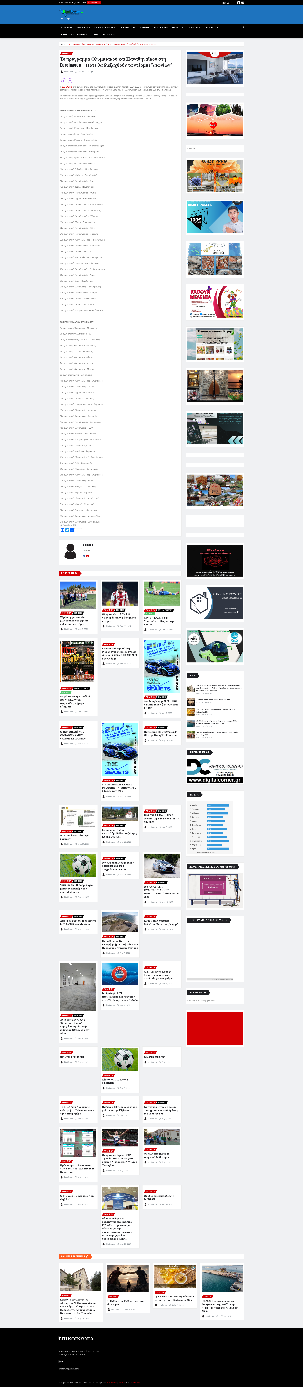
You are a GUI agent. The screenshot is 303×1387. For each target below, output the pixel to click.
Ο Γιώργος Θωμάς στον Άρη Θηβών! (77, 1197)
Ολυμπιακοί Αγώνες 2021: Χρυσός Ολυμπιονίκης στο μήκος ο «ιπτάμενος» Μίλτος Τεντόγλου (119, 1160)
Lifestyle (144, 27)
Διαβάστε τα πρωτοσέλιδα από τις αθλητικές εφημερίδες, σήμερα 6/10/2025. (75, 702)
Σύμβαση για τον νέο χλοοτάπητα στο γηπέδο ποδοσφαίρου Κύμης (74, 620)
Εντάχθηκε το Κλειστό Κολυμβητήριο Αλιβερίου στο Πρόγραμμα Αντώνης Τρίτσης (120, 944)
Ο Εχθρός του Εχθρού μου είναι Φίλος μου (213, 699)
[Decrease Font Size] (70, 80)
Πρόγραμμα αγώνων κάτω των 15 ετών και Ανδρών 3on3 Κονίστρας (77, 1168)
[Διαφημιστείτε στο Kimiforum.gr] (215, 890)
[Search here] (243, 27)
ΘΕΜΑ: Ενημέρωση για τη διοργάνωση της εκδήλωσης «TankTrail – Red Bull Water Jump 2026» (218, 722)
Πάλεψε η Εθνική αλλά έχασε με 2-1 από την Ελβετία (119, 1108)
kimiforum (68, 71)
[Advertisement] (216, 1028)
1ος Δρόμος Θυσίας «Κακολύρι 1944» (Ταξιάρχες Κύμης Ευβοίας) (119, 833)
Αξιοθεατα (160, 27)
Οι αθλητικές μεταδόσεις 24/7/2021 (159, 1197)
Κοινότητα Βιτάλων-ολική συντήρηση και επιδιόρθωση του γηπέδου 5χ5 (161, 1110)
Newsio (122, 1382)
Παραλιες (178, 27)
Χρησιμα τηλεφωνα (74, 34)
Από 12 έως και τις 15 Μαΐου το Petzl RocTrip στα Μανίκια (78, 922)
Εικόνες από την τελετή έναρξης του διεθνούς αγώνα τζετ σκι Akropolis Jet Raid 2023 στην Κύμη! (119, 654)
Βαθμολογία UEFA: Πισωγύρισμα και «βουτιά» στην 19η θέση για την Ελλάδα (120, 996)
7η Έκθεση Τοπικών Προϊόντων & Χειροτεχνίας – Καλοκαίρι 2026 (174, 1298)
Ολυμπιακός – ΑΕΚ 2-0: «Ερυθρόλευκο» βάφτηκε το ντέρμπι (119, 617)
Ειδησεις (66, 27)
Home (63, 44)
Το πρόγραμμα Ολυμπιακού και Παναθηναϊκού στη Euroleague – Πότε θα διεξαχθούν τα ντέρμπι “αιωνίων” (112, 44)
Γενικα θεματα (104, 27)
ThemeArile (135, 1382)
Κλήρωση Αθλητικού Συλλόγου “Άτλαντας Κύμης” (161, 922)
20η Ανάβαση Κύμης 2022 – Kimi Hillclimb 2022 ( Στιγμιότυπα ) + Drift (118, 866)
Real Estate (212, 27)
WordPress (112, 1382)
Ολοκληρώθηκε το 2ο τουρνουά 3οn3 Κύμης (156, 1155)
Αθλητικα (83, 27)
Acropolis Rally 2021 (154, 1057)
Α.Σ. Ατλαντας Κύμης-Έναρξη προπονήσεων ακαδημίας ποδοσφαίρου (158, 975)
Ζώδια (199, 852)
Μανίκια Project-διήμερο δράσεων (74, 837)
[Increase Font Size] (63, 80)
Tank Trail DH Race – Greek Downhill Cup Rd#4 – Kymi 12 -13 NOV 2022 (161, 818)
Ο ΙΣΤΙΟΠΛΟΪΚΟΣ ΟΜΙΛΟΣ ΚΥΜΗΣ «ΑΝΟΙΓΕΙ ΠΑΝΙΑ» (73, 735)
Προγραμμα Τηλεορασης (226, 979)
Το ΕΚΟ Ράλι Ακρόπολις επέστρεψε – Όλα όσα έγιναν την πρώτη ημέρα (77, 1110)
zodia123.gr (211, 852)
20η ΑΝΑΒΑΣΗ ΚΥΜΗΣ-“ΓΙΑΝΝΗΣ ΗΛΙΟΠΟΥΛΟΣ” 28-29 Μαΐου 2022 (161, 892)
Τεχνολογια (127, 27)
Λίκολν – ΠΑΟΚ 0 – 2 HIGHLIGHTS (115, 1081)
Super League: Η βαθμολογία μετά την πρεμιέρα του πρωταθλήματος (76, 888)
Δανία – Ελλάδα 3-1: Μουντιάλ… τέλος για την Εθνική (159, 621)
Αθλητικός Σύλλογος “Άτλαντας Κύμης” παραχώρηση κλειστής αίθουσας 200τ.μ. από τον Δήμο (75, 1026)
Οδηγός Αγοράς (102, 34)
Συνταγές (195, 27)
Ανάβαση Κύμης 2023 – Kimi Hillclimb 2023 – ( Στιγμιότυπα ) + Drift (161, 704)
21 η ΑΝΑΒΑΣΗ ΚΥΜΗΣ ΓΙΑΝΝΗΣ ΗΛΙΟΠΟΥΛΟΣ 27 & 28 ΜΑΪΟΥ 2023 (120, 788)
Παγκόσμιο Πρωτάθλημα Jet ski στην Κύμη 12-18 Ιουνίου (160, 733)
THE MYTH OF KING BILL (72, 1057)
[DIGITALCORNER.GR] (215, 771)
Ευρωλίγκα (67, 87)
